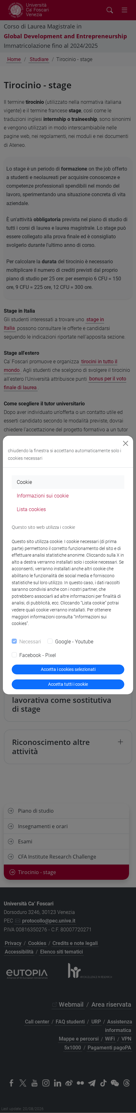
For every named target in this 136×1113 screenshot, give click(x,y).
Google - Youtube (74, 642)
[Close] (126, 443)
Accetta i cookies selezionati (68, 669)
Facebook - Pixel (37, 655)
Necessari (30, 642)
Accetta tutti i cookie (68, 684)
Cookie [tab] (24, 482)
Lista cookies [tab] (31, 509)
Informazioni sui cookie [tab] (43, 496)
